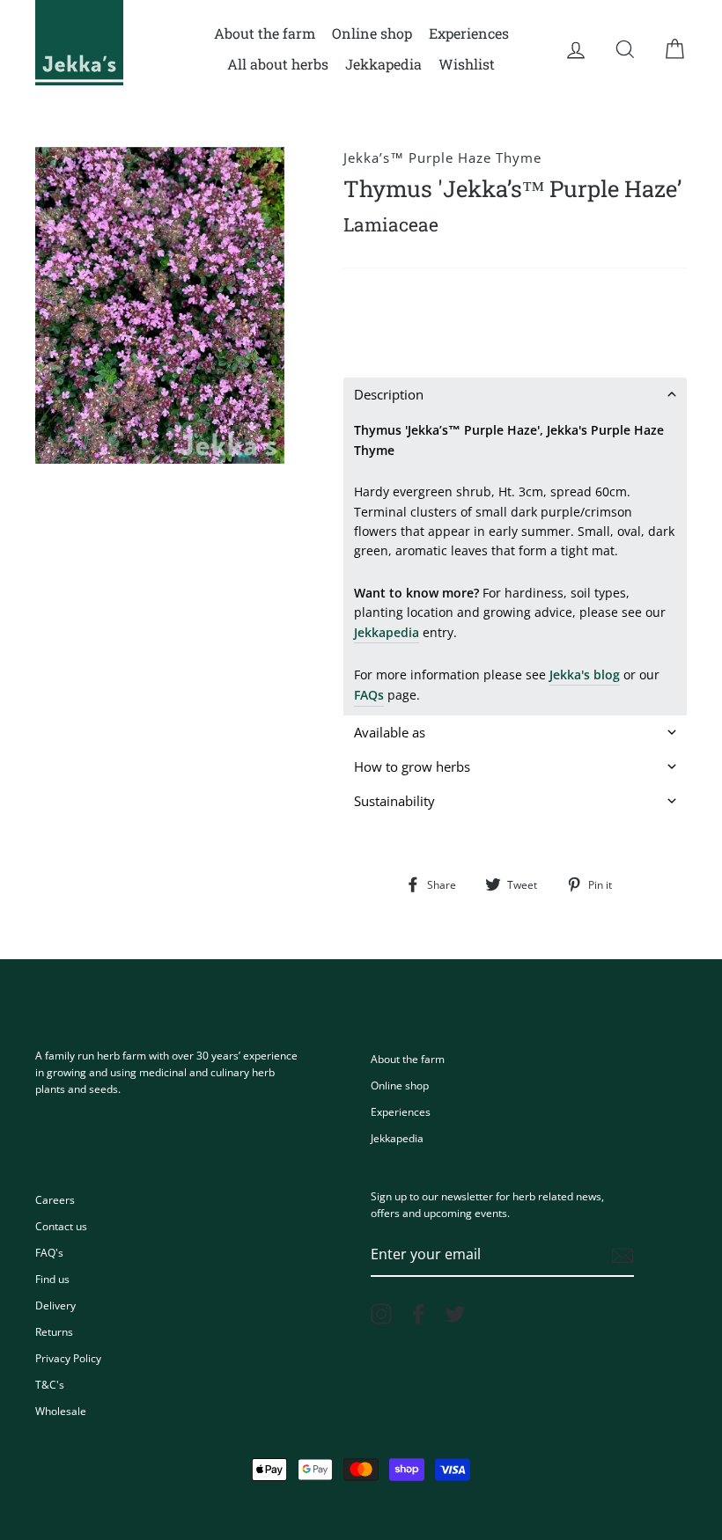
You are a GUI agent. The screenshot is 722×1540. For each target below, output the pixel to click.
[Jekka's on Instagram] (381, 1313)
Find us (52, 1279)
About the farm (264, 33)
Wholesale (60, 1411)
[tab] (515, 395)
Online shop (372, 33)
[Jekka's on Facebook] (418, 1313)
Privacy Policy (68, 1358)
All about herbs (277, 64)
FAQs (369, 694)
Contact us (61, 1226)
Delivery (55, 1305)
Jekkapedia (383, 64)
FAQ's (49, 1252)
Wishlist (466, 64)
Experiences (469, 33)
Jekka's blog (584, 674)
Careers (55, 1199)
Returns (54, 1331)
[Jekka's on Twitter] (455, 1313)
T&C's (49, 1384)
